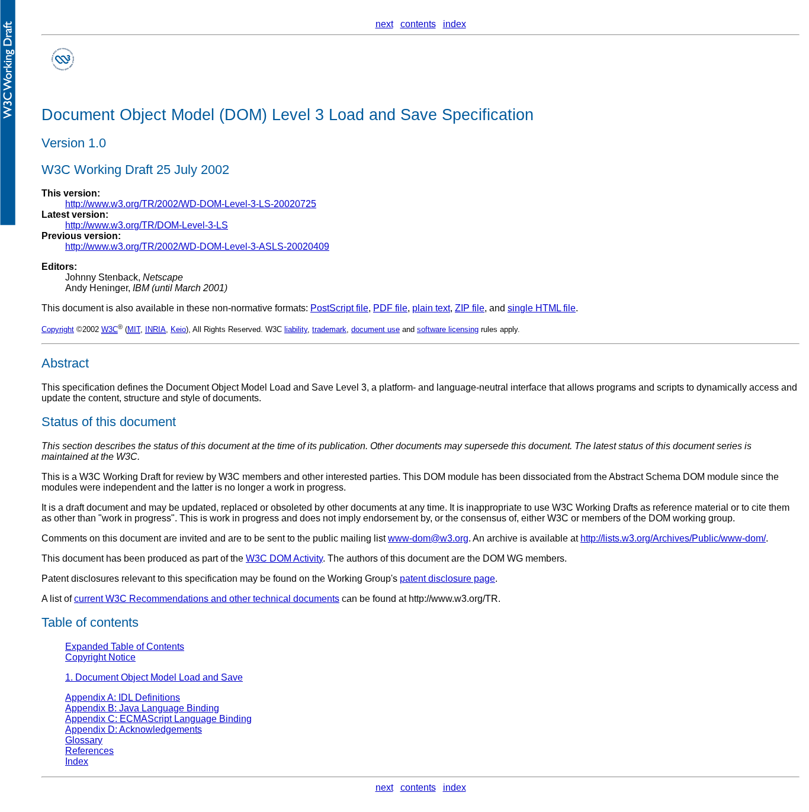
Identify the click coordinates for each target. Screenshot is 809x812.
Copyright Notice (100, 657)
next (384, 24)
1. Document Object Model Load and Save (154, 677)
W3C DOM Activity (284, 558)
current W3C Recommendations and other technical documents (206, 599)
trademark (329, 329)
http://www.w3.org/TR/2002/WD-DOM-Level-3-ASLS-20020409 (197, 246)
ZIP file (469, 308)
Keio (178, 329)
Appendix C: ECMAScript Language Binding (158, 719)
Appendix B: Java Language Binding (142, 708)
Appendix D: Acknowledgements (133, 729)
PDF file (390, 308)
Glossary (83, 740)
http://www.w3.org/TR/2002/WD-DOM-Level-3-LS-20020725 (190, 204)
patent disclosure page (447, 578)
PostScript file (339, 308)
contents (418, 24)
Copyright (57, 329)
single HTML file (542, 308)
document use (375, 329)
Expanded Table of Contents (124, 647)
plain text (431, 308)
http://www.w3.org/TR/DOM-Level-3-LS (146, 225)
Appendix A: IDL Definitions (122, 697)
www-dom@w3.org (428, 538)
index (454, 24)
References (89, 751)
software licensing (448, 329)
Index (76, 761)
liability (295, 329)
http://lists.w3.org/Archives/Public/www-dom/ (673, 538)
